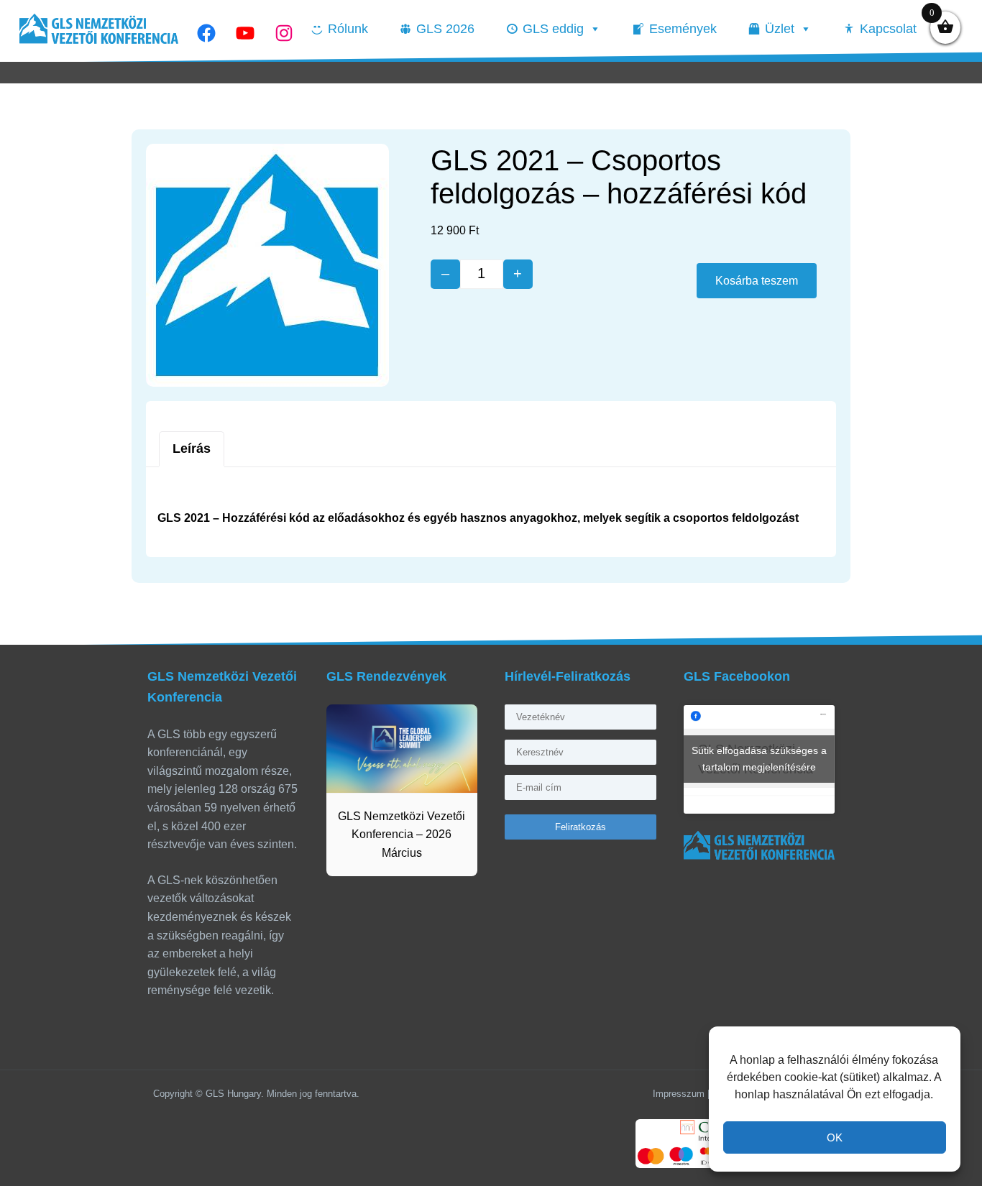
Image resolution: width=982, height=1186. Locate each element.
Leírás (192, 448)
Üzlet (779, 29)
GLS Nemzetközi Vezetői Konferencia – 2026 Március (401, 834)
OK (835, 1137)
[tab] (191, 448)
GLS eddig (553, 29)
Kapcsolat (888, 29)
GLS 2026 (445, 29)
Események (683, 29)
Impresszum (679, 1093)
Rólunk (348, 29)
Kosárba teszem (756, 281)
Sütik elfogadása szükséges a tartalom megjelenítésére (759, 759)
